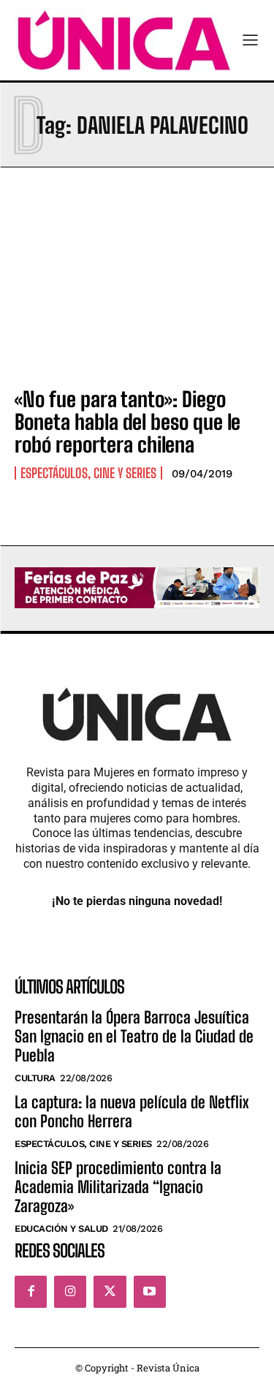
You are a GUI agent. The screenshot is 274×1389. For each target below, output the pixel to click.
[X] (110, 1292)
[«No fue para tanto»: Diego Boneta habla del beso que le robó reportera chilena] (137, 300)
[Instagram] (70, 1292)
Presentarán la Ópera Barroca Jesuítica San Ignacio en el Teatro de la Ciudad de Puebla (134, 1036)
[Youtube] (150, 1292)
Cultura (35, 1077)
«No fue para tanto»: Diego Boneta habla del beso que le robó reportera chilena (127, 422)
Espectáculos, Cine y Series (88, 473)
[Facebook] (31, 1292)
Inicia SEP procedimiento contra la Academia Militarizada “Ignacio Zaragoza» (118, 1187)
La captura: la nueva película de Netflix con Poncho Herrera (132, 1111)
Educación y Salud (61, 1228)
